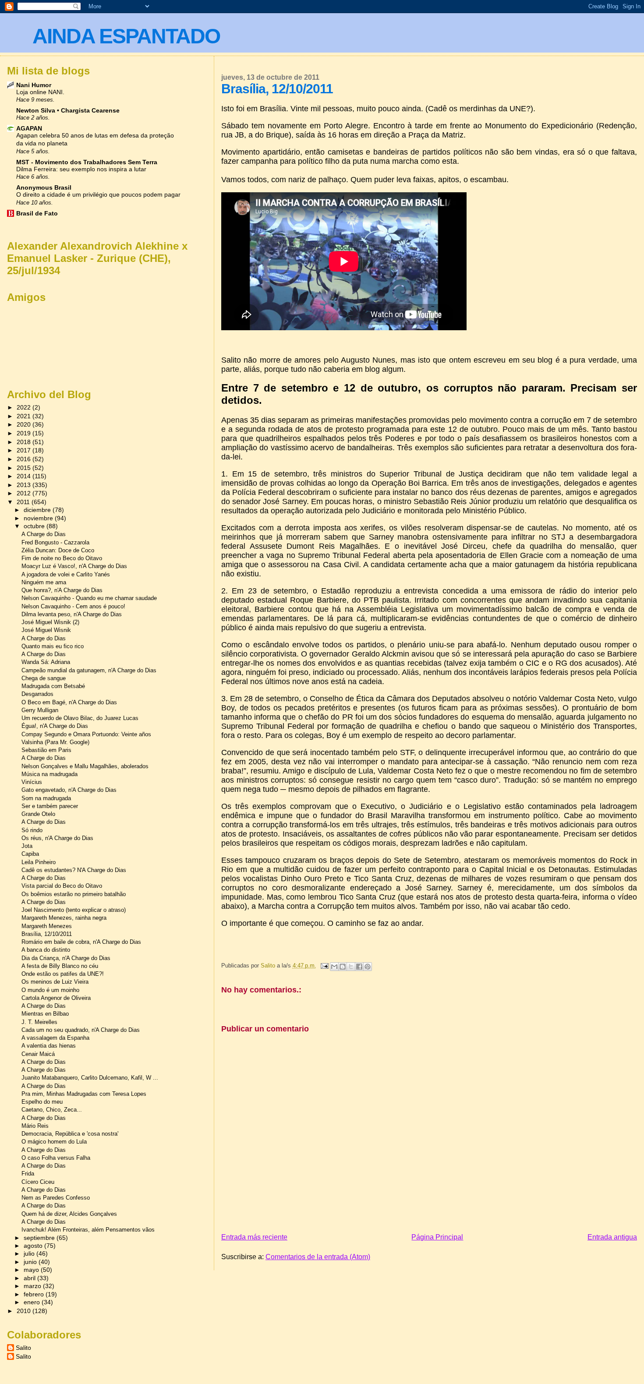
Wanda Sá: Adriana (45, 662)
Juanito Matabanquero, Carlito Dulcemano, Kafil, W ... (89, 1077)
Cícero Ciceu (37, 1182)
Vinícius (31, 782)
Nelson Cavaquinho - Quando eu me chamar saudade (89, 598)
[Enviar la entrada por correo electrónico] (324, 965)
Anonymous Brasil (43, 187)
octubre (35, 526)
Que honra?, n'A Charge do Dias (62, 590)
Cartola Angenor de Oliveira (56, 998)
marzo (33, 1286)
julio (30, 1253)
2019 (24, 433)
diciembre (38, 510)
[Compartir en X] (351, 966)
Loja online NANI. (40, 92)
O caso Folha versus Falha (55, 1158)
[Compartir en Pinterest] (367, 966)
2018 (24, 441)
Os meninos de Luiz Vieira (54, 981)
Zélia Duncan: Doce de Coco (57, 550)
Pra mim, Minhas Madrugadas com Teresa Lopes (83, 1094)
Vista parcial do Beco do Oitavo (61, 886)
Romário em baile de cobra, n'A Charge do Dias (81, 942)
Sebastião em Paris (46, 750)
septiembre (40, 1238)
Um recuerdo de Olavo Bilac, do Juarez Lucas (79, 718)
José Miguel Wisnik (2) (50, 622)
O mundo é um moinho (50, 990)
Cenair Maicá (38, 1054)
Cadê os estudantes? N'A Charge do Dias (73, 870)
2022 (24, 407)
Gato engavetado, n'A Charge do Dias (69, 790)
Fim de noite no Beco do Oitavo (61, 558)
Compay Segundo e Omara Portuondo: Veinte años (86, 734)
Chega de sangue (43, 678)
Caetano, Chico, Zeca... (51, 1109)
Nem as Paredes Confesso (55, 1197)
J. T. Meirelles (39, 1022)
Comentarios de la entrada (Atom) (317, 1256)
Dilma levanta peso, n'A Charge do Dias (71, 614)
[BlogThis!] (342, 966)
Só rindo (31, 830)
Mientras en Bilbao (45, 1013)
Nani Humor (33, 84)
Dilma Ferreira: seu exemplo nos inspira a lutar (81, 169)
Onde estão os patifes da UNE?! (62, 974)
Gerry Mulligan (39, 710)
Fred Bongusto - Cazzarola (55, 542)
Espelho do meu (42, 1101)
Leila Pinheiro (38, 862)
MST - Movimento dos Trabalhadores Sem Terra (86, 162)
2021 (24, 416)
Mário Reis (35, 1126)
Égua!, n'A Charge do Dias (54, 726)
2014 (24, 476)
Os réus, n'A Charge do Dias (57, 838)
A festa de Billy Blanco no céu (59, 966)
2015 (24, 467)
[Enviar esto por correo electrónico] (334, 966)
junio (31, 1262)
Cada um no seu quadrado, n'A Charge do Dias (80, 1030)
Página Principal (437, 1237)
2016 (24, 459)
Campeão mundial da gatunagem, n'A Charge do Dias (88, 670)
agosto (34, 1246)
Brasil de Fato (37, 213)
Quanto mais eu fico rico (52, 646)
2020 (24, 424)
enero (33, 1302)
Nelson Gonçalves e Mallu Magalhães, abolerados (85, 766)
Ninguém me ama (43, 582)
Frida (27, 1173)
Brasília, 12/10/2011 (46, 934)
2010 (24, 1310)
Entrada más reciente (254, 1237)
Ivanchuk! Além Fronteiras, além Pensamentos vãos (88, 1229)
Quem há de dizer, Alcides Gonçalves (69, 1214)
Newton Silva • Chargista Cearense (68, 110)
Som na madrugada (46, 798)
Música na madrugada (49, 774)
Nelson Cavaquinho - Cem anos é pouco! (73, 606)
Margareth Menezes (46, 926)
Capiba (30, 854)
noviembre (39, 518)
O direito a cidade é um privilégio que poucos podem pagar (98, 194)
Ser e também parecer (49, 806)
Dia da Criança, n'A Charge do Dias (65, 958)
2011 (24, 501)
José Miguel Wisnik (46, 630)
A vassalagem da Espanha (55, 1037)
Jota (26, 846)
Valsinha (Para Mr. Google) (55, 742)
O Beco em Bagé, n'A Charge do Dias (69, 702)
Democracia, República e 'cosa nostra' (69, 1133)
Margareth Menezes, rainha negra (63, 917)
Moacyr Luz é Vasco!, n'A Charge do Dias (74, 566)
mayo (32, 1270)
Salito (23, 1347)
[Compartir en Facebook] (359, 966)
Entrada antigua (612, 1237)
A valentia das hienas (48, 1045)
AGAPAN (29, 128)
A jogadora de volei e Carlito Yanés (65, 574)
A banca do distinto (45, 949)
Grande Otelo (38, 814)
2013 (24, 484)
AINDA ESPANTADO (126, 36)
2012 (24, 493)
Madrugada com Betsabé (53, 686)
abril (30, 1278)
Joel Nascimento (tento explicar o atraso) (73, 910)
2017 (24, 450)
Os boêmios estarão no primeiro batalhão (73, 894)
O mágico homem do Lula (54, 1141)
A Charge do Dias (43, 534)
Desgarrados (37, 694)
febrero (35, 1294)
